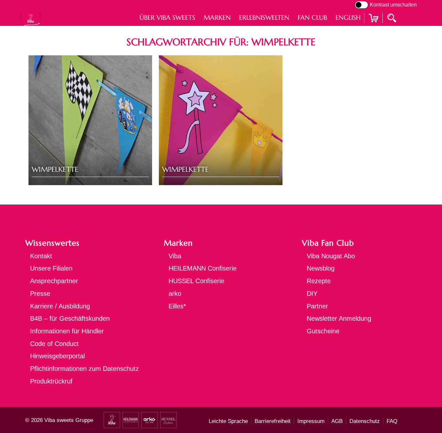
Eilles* (177, 306)
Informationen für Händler (67, 331)
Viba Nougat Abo (331, 256)
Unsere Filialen (51, 268)
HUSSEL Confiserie (196, 280)
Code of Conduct (54, 343)
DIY (312, 293)
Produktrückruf (51, 381)
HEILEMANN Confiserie (203, 268)
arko (175, 293)
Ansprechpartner (54, 280)
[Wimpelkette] (90, 120)
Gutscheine (323, 331)
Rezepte (319, 280)
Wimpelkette (55, 169)
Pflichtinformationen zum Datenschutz (84, 368)
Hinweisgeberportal (57, 356)
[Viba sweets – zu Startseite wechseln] (30, 17)
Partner (317, 306)
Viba (175, 256)
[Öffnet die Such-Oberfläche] (392, 17)
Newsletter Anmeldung (339, 318)
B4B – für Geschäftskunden (70, 318)
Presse (40, 293)
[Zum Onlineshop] (373, 26)
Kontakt (41, 256)
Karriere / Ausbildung (60, 306)
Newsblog (321, 268)
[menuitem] (167, 17)
